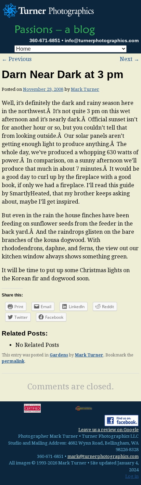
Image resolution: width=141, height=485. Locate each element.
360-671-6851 (44, 40)
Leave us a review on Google (108, 429)
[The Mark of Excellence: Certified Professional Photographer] (32, 408)
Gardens (59, 355)
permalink (13, 361)
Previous (16, 59)
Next (129, 59)
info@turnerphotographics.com (102, 40)
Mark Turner (85, 89)
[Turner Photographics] (49, 9)
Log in (132, 476)
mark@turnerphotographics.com (103, 456)
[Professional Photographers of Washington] (83, 408)
